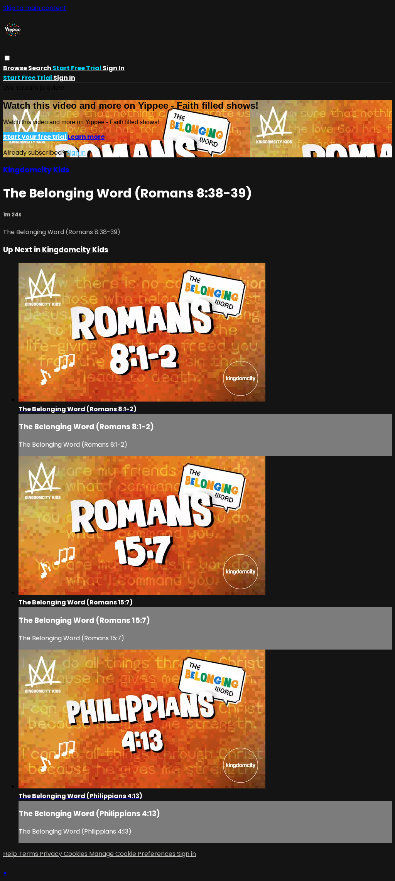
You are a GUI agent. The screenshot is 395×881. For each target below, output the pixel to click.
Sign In (64, 77)
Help (11, 853)
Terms (29, 853)
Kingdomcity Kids (36, 170)
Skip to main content (34, 7)
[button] (7, 58)
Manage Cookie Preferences (133, 853)
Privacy (52, 853)
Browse (15, 68)
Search (40, 68)
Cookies (76, 853)
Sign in (114, 68)
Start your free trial (35, 136)
